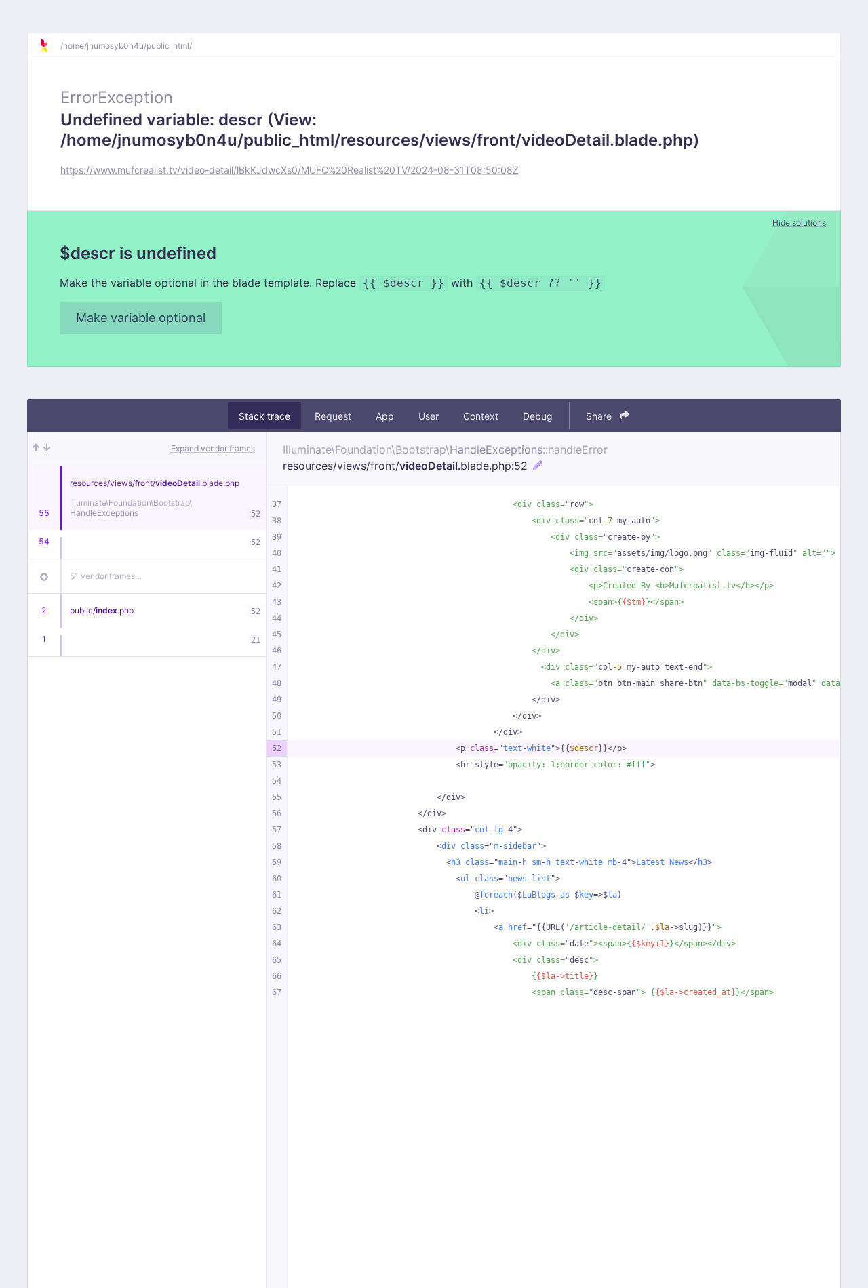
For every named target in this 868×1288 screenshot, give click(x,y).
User (428, 416)
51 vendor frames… (106, 576)
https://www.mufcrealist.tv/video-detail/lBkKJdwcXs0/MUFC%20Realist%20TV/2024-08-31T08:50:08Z (289, 170)
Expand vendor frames (213, 448)
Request (333, 416)
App (385, 416)
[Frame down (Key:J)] (47, 449)
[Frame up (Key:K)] (36, 449)
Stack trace (264, 416)
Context (480, 416)
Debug (538, 416)
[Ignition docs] (49, 45)
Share (600, 416)
